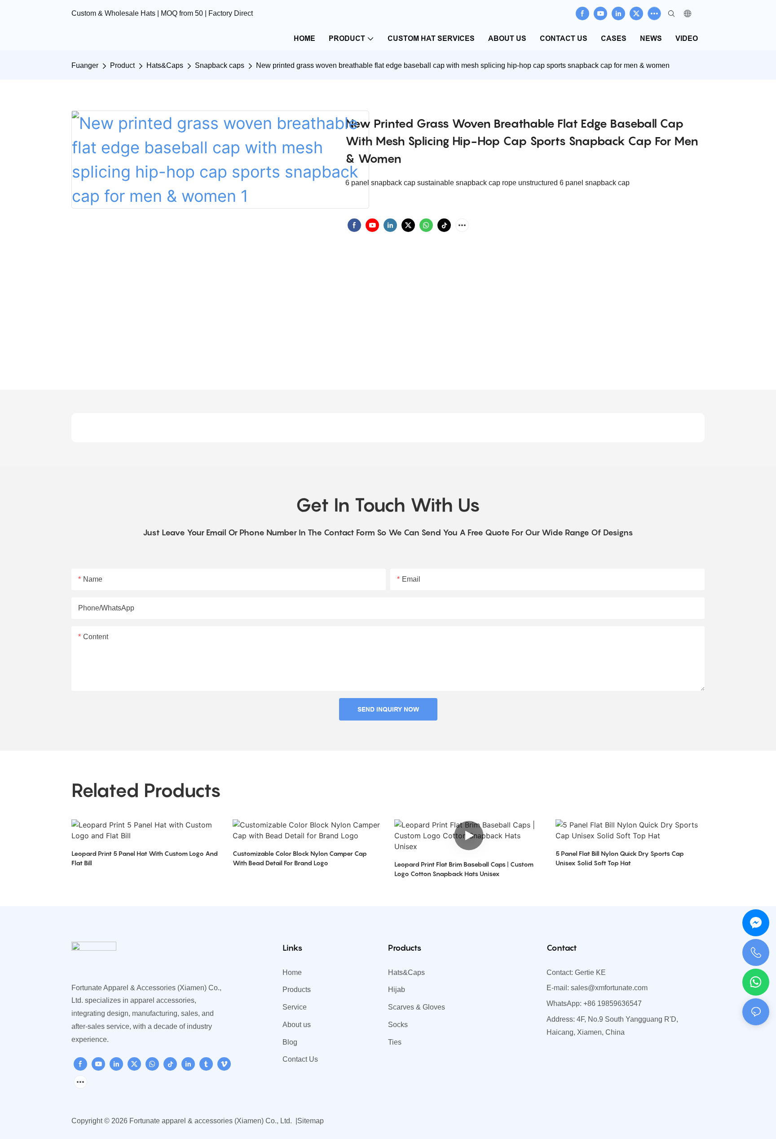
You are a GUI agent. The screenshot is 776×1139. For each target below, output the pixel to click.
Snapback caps (219, 65)
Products (296, 989)
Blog (289, 1042)
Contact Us (300, 1059)
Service (294, 1007)
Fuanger (84, 65)
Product (122, 65)
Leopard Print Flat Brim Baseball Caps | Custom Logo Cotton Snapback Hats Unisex (464, 868)
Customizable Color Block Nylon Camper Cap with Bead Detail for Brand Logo (300, 858)
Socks (398, 1024)
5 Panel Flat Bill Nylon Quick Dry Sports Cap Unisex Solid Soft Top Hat (620, 858)
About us (296, 1024)
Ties (394, 1042)
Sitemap (310, 1121)
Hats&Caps (164, 65)
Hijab (396, 989)
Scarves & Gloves (416, 1007)
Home (292, 972)
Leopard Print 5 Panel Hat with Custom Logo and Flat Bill (144, 858)
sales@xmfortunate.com (609, 988)
